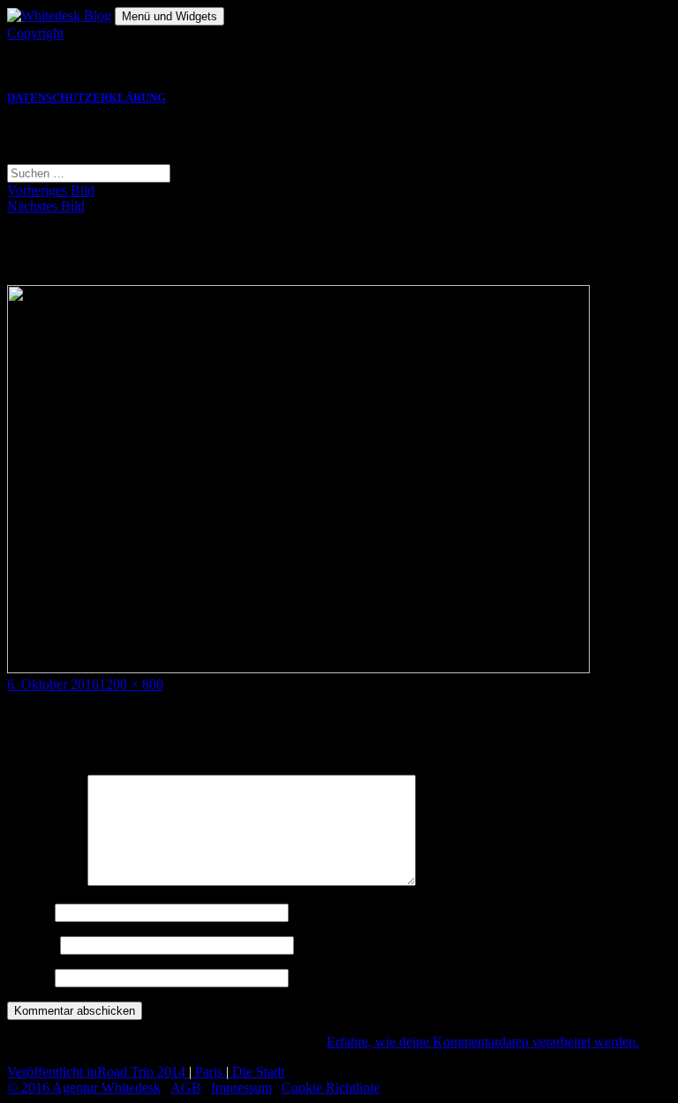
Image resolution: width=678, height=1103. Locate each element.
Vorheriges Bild (50, 190)
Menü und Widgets (169, 16)
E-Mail (31, 944)
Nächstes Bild (46, 206)
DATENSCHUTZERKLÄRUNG (86, 98)
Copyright (35, 33)
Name (29, 911)
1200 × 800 (131, 684)
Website (29, 977)
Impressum (241, 1087)
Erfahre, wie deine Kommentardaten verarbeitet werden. (483, 1041)
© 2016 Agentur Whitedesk (84, 1087)
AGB (185, 1087)
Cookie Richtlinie (331, 1087)
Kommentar (45, 881)
